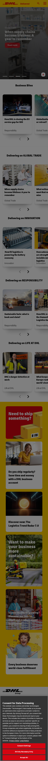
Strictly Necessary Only (24, 752)
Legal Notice (24, 741)
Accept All (24, 758)
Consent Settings (24, 746)
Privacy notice (14, 741)
